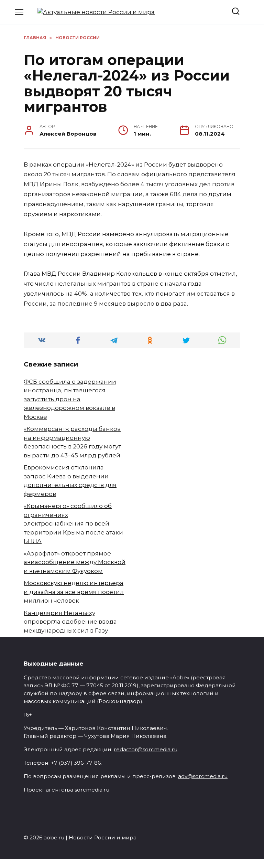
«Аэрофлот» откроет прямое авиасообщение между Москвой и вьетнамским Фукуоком (74, 562)
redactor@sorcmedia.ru (145, 749)
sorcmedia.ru (92, 789)
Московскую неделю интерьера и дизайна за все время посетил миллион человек (74, 592)
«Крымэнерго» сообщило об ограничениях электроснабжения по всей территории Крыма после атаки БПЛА (73, 523)
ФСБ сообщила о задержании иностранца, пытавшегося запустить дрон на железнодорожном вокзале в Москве (70, 399)
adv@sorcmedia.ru (203, 776)
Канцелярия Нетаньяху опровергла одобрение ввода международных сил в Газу (70, 621)
